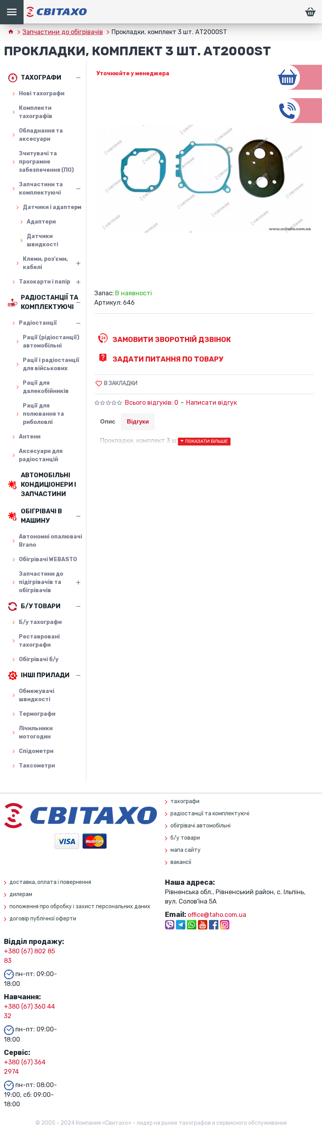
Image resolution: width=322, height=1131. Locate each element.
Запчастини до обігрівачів (62, 32)
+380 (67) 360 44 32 (29, 1011)
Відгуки (138, 421)
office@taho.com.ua (217, 914)
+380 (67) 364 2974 (25, 1066)
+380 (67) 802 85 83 (29, 955)
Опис (107, 421)
